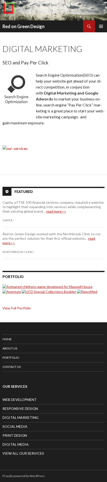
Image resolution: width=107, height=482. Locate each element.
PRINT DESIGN (14, 435)
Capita (7, 220)
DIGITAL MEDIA (15, 444)
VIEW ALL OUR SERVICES (23, 453)
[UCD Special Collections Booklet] (49, 291)
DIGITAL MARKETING (20, 417)
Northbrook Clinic (17, 252)
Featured (23, 192)
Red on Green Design (23, 26)
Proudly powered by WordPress (23, 476)
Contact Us (11, 367)
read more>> (56, 211)
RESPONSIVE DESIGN (20, 408)
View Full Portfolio (16, 308)
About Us (9, 348)
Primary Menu (101, 26)
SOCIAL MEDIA (14, 426)
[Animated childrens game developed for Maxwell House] (47, 286)
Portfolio (10, 357)
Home (7, 339)
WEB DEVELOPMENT (19, 399)
